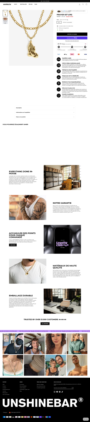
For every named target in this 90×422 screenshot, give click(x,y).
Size (61, 19)
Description (19, 107)
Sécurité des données (41, 386)
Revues (30, 4)
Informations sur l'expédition (23, 112)
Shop (15, 4)
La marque (22, 384)
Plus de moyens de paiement (72, 40)
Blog (21, 391)
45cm (59, 22)
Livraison (4, 387)
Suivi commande (6, 394)
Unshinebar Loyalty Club (24, 389)
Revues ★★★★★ (23, 386)
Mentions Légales (40, 384)
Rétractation (5, 392)
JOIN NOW (12, 245)
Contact (4, 386)
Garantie (4, 391)
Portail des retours (6, 389)
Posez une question (21, 116)
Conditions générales (41, 387)
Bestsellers (23, 4)
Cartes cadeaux (23, 387)
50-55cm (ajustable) (67, 22)
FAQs (35, 4)
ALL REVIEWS (45, 323)
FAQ (3, 384)
